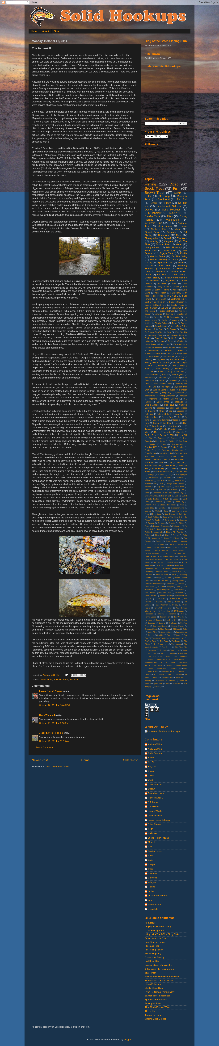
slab (167, 684)
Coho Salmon (151, 308)
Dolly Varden (168, 356)
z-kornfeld (153, 909)
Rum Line (148, 620)
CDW (167, 353)
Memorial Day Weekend (154, 584)
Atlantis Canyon (170, 399)
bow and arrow (168, 671)
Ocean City (159, 599)
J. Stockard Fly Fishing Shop (159, 969)
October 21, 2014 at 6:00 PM (53, 723)
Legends (179, 368)
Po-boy (175, 605)
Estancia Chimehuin (161, 526)
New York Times (164, 593)
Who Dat (163, 662)
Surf (182, 456)
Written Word (162, 668)
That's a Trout (150, 641)
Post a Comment (44, 747)
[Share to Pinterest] (84, 675)
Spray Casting (181, 632)
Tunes (170, 341)
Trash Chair (182, 653)
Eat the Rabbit (177, 359)
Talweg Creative (152, 459)
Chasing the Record (168, 505)
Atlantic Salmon (162, 323)
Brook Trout (154, 188)
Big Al (151, 762)
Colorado (171, 232)
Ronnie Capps (150, 617)
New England (178, 375)
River (182, 614)
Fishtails (158, 535)
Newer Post (40, 760)
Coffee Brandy (152, 278)
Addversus (150, 923)
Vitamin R (183, 656)
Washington (172, 219)
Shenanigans (177, 444)
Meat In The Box (161, 581)
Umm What (164, 235)
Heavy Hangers (178, 550)
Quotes (149, 209)
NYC (179, 587)
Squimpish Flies (153, 1003)
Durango (161, 523)
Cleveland (162, 508)
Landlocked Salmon (169, 206)
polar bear (158, 684)
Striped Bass (152, 232)
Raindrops (149, 614)
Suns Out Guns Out (167, 456)
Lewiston (148, 571)
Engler (147, 526)
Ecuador (171, 523)
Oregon (163, 435)
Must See (168, 432)
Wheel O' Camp (151, 662)
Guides (176, 287)
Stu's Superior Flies (162, 384)
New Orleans (150, 593)
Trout (161, 462)
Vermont (73, 679)
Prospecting (165, 611)
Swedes (151, 635)
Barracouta (149, 487)
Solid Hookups (61, 679)
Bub (176, 496)
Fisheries (149, 414)
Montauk (181, 584)
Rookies (173, 381)
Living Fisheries (153, 984)
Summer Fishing (162, 290)
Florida (183, 253)
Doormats (183, 520)
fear (180, 468)
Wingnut (152, 882)
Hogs (177, 423)
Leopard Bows (179, 568)
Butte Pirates (153, 499)
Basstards (179, 402)
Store (56, 31)
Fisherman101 (155, 798)
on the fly (183, 347)
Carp (175, 353)
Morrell (151, 842)
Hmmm (183, 226)
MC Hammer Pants (175, 335)
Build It (184, 496)
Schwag (158, 314)
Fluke (185, 535)
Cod (170, 411)
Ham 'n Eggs (172, 547)
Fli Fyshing (171, 329)
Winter (179, 244)
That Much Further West (157, 1007)
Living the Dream (161, 571)
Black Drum (149, 490)
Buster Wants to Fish (155, 938)
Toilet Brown (152, 653)
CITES (165, 499)
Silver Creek (165, 629)
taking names (152, 247)
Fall (186, 526)
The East (152, 387)
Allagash (183, 396)
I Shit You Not (181, 332)
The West (182, 238)
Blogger (127, 1039)
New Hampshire (163, 590)
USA (170, 462)
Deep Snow (156, 514)
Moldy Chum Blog (154, 988)
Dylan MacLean (156, 793)
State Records (165, 453)
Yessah (174, 271)
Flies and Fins (152, 946)
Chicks (184, 353)
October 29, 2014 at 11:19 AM (54, 741)
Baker (151, 757)
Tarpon (174, 259)
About (45, 31)
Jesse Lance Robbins (51, 733)
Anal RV (160, 481)
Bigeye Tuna (166, 253)
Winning (154, 241)
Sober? (167, 238)
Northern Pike (158, 229)
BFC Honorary (174, 247)
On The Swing (179, 256)
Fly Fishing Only (153, 953)
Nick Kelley (150, 378)
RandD (162, 381)
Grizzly (156, 423)
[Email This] (72, 675)
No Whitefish (179, 593)
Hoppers (165, 553)
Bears (174, 323)
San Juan (151, 623)
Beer (174, 284)
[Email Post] (66, 675)
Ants (169, 481)
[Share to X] (78, 675)
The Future (176, 641)
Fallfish (150, 529)
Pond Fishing (161, 338)
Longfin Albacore (178, 571)
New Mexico (179, 590)
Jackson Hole (151, 429)
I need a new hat (152, 556)
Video (173, 184)
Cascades (160, 408)
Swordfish (160, 271)
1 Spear (161, 474)
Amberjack (149, 481)
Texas (177, 635)
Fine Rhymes (178, 529)
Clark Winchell (47, 715)
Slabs (185, 629)
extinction (183, 390)
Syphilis (160, 635)
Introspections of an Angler (158, 965)
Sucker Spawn (180, 384)
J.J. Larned (153, 802)
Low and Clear (162, 575)
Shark (163, 444)
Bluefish (174, 490)
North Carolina (150, 596)
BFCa (148, 196)
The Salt (182, 199)
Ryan (150, 855)
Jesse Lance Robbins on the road (162, 976)
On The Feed (150, 435)
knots (155, 677)
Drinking (148, 359)
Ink (182, 426)
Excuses (180, 411)
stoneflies (177, 684)
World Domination (172, 317)
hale (169, 674)
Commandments (177, 508)
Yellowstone (175, 668)
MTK (174, 575)
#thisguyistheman (167, 396)
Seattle (152, 444)
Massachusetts (151, 375)
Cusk (166, 511)
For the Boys (167, 417)
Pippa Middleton (161, 605)
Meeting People (178, 581)
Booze (167, 202)
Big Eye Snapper (164, 487)
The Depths (179, 459)
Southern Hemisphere (172, 450)
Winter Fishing (158, 468)
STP (175, 620)
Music (179, 235)
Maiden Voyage (177, 429)
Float (182, 329)
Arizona (148, 484)
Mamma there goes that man (170, 371)
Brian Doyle (179, 493)
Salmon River (163, 244)
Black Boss (179, 487)
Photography (151, 238)
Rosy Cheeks (178, 617)
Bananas (168, 350)
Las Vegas (166, 568)
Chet (150, 780)
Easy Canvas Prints (154, 942)
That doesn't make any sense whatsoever (168, 638)
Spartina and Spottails (156, 999)
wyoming (170, 280)
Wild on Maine (159, 390)
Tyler (150, 869)
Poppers (161, 438)
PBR (172, 435)
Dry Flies (161, 359)
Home (34, 31)
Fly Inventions (154, 538)
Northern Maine (166, 596)
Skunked (169, 314)
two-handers (153, 350)
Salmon (160, 341)
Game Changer (180, 362)
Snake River (152, 632)
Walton (150, 659)
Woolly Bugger (181, 665)
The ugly (163, 650)
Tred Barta (152, 656)
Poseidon (154, 280)
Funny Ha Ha (163, 287)
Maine (178, 229)
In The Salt (158, 562)
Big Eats (161, 274)
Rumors (159, 620)
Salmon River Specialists (157, 996)
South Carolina (177, 447)
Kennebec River (155, 335)
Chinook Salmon (176, 302)
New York (169, 250)
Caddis (175, 499)
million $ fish (181, 471)
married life (153, 393)
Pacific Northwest (166, 311)
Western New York (153, 465)
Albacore (167, 478)
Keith (150, 829)
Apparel (175, 320)
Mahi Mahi (150, 250)
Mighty (148, 432)
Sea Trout (183, 441)
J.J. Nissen (153, 806)
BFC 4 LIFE (172, 296)
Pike (150, 438)
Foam (166, 538)
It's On (149, 265)
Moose (157, 432)
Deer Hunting (170, 514)
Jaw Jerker (150, 973)
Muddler (161, 587)
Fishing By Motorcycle (154, 532)
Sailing (172, 441)
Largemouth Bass (152, 568)
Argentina (153, 399)
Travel (156, 317)
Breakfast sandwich (153, 353)
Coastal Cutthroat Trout (155, 305)
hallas (151, 891)
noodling (148, 680)
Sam (150, 860)
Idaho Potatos (169, 556)
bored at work (153, 671)
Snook (164, 447)
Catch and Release (178, 408)
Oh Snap (164, 196)
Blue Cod (162, 490)
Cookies (148, 511)
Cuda (157, 511)
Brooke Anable (152, 405)
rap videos (179, 393)
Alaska (165, 320)
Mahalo (163, 429)
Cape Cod (177, 274)
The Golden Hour (161, 644)
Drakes (151, 523)
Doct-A (151, 789)
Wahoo (176, 290)
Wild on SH (170, 465)
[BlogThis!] (75, 675)
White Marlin (160, 293)
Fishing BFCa (163, 414)
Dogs (161, 329)
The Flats (164, 641)
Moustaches (149, 587)
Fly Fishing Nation (154, 950)
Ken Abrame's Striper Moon (159, 980)
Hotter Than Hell (178, 553)
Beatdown (162, 284)
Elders (181, 523)
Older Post (130, 760)
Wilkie (173, 662)
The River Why (181, 647)
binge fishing (150, 344)
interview (178, 674)
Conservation (154, 356)
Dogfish (158, 520)
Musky (165, 375)
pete (150, 900)
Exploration (176, 526)
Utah (175, 656)
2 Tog (170, 474)
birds (185, 668)
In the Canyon (173, 562)
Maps (159, 578)
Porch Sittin (158, 608)
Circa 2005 (149, 508)
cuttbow (171, 468)
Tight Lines (174, 650)
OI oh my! (162, 378)
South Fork (150, 450)
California (158, 502)
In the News (172, 426)
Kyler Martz (179, 565)
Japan (169, 565)
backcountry (175, 293)
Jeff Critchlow (155, 815)
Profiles (174, 438)
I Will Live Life (152, 961)
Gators (158, 541)
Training (171, 653)
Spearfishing (150, 453)
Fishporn (148, 535)
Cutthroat (175, 511)
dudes (172, 390)
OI (170, 223)
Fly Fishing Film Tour (154, 332)
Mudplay (170, 587)
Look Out (148, 575)
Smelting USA (151, 447)
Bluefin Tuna (152, 216)
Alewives (180, 478)
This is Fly (150, 1011)
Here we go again (152, 553)
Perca (177, 602)
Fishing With (178, 414)
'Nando (151, 887)
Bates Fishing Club (154, 930)
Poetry (147, 338)
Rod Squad (160, 441)
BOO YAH (175, 212)
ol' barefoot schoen (157, 895)
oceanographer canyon (165, 680)
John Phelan (154, 824)
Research (172, 614)
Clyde (161, 411)
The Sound (152, 650)
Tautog (169, 635)
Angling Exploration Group (158, 926)
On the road (174, 378)
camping (181, 671)
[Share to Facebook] (81, 675)
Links (154, 202)
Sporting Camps (166, 632)
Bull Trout (169, 405)
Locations (149, 371)
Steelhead (164, 199)
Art (155, 484)
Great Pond (159, 544)
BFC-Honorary (153, 212)
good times (158, 296)
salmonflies (150, 396)
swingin (151, 474)
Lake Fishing (162, 368)
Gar (179, 417)
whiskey (158, 687)
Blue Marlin (161, 299)
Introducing (163, 365)
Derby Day (183, 514)
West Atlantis (179, 659)
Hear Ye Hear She (161, 550)
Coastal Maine (177, 305)
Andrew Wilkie (155, 744)
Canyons (168, 241)
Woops (150, 668)
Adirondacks (153, 478)
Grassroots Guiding (154, 957)
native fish (180, 677)
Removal (160, 614)
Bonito (147, 493)
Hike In (151, 365)
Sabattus (183, 620)
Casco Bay (179, 502)
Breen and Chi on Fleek (162, 493)
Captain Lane (161, 326)
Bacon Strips (163, 402)
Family (159, 529)
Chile (182, 505)
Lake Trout (165, 265)
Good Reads (171, 541)
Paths (169, 602)
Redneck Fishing (158, 259)
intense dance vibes (163, 471)
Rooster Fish (165, 617)
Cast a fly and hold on (155, 302)
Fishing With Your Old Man (157, 362)
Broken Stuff (166, 496)
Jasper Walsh (155, 811)
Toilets (162, 653)
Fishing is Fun (151, 417)
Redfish (174, 338)
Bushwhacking (177, 299)
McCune (168, 578)
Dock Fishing (153, 517)
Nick (150, 846)
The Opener (166, 647)
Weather (180, 341)
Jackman (159, 565)
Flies (170, 216)
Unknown (152, 873)
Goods (175, 420)
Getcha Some (157, 256)
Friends (176, 538)
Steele (177, 192)
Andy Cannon (155, 749)
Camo (168, 502)
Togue (184, 650)
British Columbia (151, 496)
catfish (147, 674)
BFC (162, 484)
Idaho (181, 262)
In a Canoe (157, 426)
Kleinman (152, 833)
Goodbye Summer (161, 420)
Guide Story (159, 547)
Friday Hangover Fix (176, 278)
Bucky (151, 771)
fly (154, 674)
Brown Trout (46, 679)
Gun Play (167, 423)
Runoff (167, 620)
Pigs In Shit (182, 435)
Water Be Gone (163, 659)
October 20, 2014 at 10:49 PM (54, 705)
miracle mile (167, 677)
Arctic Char (179, 481)
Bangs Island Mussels (175, 484)
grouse (161, 674)
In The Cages (172, 559)
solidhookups (154, 904)
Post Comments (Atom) (57, 766)
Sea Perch (172, 623)
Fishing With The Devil (175, 532)
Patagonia (159, 602)
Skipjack (176, 629)
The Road (149, 462)
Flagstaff (176, 535)
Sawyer (152, 864)
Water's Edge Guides (155, 1019)
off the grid (171, 347)
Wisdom (169, 665)
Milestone (170, 584)
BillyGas (152, 766)
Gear (169, 332)
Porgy (169, 608)
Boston (180, 350)
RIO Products (178, 611)
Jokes (173, 365)
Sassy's (162, 623)
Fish (176, 188)
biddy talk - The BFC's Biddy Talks (162, 934)
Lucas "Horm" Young (50, 691)
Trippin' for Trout (153, 1015)
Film (167, 529)
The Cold (167, 459)
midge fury (166, 393)
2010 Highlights (181, 474)
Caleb (151, 775)
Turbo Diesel (164, 656)
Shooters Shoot (151, 629)
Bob (182, 490)
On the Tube (174, 599)
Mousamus (176, 308)
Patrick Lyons (154, 851)
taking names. (165, 226)
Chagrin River (150, 505)
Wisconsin (158, 665)
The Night (165, 387)
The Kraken (176, 644)
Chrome (151, 411)
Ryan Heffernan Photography (159, 992)
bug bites (165, 344)
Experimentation (165, 262)
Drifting (181, 356)
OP (149, 599)
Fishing (150, 184)
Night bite (180, 432)
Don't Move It (170, 520)
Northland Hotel (181, 596)
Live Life (164, 308)
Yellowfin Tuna (153, 223)
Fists (167, 535)
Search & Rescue (160, 626)
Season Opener (177, 626)
